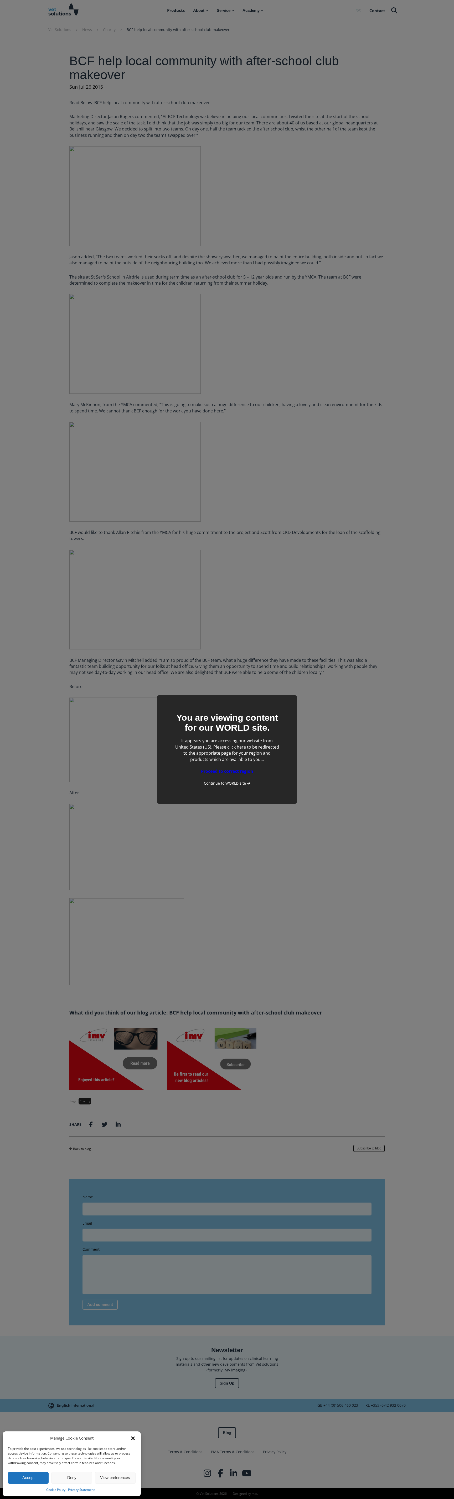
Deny (71, 1477)
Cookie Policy (55, 1489)
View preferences (115, 1477)
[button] (133, 1438)
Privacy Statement (81, 1489)
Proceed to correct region (227, 771)
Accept (28, 1477)
